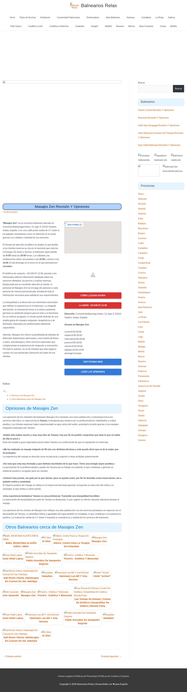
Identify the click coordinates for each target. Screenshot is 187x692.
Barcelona (143, 228)
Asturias (131, 17)
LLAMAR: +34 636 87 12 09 (93, 305)
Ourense (142, 366)
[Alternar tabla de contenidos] (5, 392)
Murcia (131, 26)
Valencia (142, 420)
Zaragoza (142, 435)
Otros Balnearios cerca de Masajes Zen (28, 399)
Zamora (142, 440)
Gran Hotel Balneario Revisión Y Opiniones (159, 145)
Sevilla (141, 396)
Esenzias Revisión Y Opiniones (153, 118)
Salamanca (143, 381)
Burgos (141, 233)
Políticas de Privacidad (86, 676)
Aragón (94, 26)
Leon (140, 327)
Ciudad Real (144, 263)
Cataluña (79, 26)
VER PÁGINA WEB (93, 362)
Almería (142, 209)
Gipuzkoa (142, 277)
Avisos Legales (65, 676)
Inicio (12, 17)
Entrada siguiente (111, 656)
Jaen (140, 312)
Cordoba (142, 268)
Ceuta (163, 26)
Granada (142, 287)
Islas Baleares (113, 17)
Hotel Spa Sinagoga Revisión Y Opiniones (158, 125)
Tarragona (143, 406)
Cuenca (142, 273)
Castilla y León (35, 26)
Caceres (142, 238)
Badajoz (142, 223)
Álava (141, 194)
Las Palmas (143, 322)
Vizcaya (142, 430)
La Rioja (159, 17)
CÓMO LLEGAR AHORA (93, 295)
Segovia (142, 391)
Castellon (142, 253)
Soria (140, 401)
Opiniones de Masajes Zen (23, 395)
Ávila (140, 218)
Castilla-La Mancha (59, 26)
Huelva (141, 297)
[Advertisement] (93, 51)
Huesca (142, 302)
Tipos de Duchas (27, 17)
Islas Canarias (146, 26)
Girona (141, 282)
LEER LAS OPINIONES (93, 372)
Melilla (173, 26)
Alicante (142, 204)
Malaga (141, 346)
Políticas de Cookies (109, 676)
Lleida (141, 332)
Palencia (142, 371)
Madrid (108, 26)
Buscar (141, 83)
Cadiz (141, 243)
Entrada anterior (12, 656)
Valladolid (143, 425)
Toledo (141, 415)
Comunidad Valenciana (68, 17)
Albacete (142, 199)
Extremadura (93, 17)
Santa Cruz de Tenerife (149, 386)
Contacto (124, 676)
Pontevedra (143, 376)
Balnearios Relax (99, 5)
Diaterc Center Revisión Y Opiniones (156, 110)
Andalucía (45, 17)
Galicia (171, 17)
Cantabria (146, 17)
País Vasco (15, 26)
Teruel (141, 410)
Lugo (140, 337)
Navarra (120, 26)
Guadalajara (144, 292)
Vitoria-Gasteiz (10, 212)
